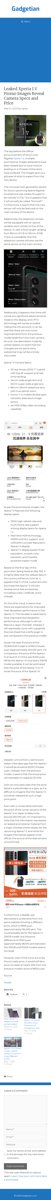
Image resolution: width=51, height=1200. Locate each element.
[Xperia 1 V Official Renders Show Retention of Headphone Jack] (33, 1013)
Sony (9, 1076)
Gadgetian (25, 9)
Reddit (8, 982)
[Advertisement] (25, 52)
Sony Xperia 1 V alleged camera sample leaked (11, 1021)
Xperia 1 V (18, 158)
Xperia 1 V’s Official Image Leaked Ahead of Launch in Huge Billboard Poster (13, 1053)
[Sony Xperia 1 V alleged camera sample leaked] (13, 1013)
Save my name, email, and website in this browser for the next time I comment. (26, 1154)
